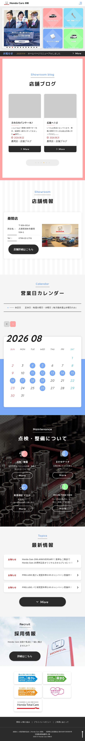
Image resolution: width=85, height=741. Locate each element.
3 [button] (12, 47)
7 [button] (23, 47)
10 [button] (31, 47)
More (44, 602)
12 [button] (36, 47)
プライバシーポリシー (42, 722)
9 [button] (28, 47)
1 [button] (35, 162)
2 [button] (9, 47)
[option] (22, 28)
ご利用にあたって (62, 722)
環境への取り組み (23, 722)
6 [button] (20, 47)
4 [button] (15, 47)
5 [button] (17, 47)
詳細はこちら (24, 656)
